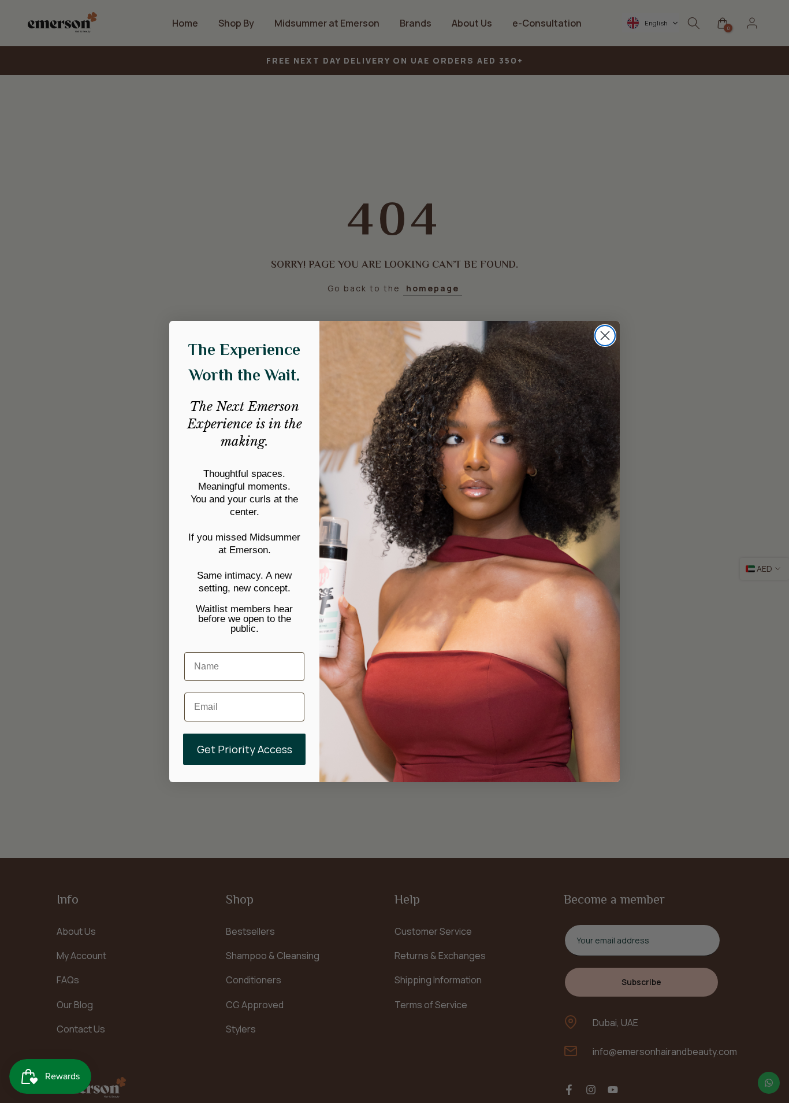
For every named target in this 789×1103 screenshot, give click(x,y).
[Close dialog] (605, 335)
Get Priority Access (244, 749)
